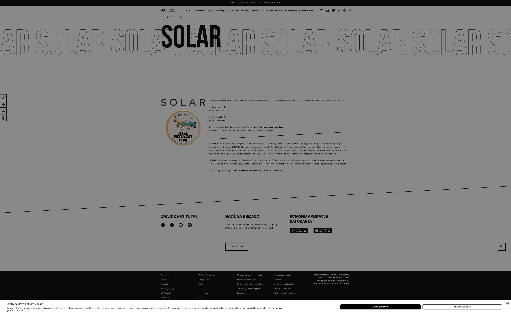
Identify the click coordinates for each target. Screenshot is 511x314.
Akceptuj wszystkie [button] (380, 307)
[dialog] (255, 157)
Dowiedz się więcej (274, 308)
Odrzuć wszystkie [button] (462, 307)
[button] (144, 310)
